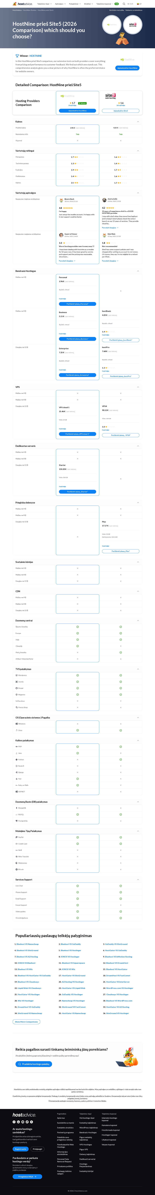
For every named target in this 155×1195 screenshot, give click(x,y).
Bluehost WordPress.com (119, 1000)
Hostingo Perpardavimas (85, 1165)
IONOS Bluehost (26, 963)
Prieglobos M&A (25, 1176)
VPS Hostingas (85, 1144)
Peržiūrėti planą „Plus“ (121, 551)
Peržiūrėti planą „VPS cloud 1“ (77, 434)
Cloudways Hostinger (117, 994)
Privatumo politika (65, 1166)
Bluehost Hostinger (71, 950)
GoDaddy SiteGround (116, 944)
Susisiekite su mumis (65, 1123)
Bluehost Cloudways (28, 982)
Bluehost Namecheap (28, 944)
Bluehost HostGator (116, 969)
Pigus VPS (83, 1149)
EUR (130, 4)
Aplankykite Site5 (121, 111)
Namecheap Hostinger (73, 1000)
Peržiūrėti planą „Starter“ (77, 492)
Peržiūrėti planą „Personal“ (77, 304)
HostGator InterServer (118, 982)
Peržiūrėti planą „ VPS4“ (120, 435)
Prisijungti (37, 1149)
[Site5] (120, 96)
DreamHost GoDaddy (29, 1007)
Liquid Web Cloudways (29, 988)
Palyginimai (73, 4)
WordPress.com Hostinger (119, 988)
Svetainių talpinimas (87, 1123)
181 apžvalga (120, 105)
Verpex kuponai (108, 1144)
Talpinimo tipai (43, 4)
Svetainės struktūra (65, 1127)
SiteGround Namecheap (30, 1013)
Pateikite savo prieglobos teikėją (64, 1138)
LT (141, 4)
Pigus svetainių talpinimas (85, 1138)
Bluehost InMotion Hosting (118, 956)
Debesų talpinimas (87, 1154)
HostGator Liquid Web (73, 988)
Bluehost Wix (25, 969)
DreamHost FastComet (118, 975)
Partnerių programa (65, 1132)
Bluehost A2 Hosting (27, 956)
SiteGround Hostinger (117, 1013)
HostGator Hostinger (29, 994)
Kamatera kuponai (109, 1125)
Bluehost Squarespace (73, 963)
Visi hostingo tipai (86, 1118)
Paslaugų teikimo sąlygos (64, 1172)
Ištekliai (87, 4)
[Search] (124, 4)
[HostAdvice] (22, 4)
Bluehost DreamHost (117, 963)
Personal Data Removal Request (64, 1160)
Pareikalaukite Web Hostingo (65, 1145)
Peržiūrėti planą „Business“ (77, 339)
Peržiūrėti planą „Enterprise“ (77, 375)
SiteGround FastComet (74, 1007)
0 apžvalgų (62, 299)
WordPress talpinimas (88, 1127)
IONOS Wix (68, 969)
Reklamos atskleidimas (133, 10)
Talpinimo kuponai (107, 4)
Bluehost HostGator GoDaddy (34, 975)
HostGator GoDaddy (116, 950)
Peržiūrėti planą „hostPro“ (120, 376)
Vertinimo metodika (116, 10)
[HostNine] (127, 60)
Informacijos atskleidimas (62, 1153)
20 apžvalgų (72, 105)
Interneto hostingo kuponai (109, 1119)
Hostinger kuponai (109, 1135)
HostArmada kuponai (111, 1130)
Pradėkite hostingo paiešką (35, 1064)
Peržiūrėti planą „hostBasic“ (120, 340)
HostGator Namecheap (74, 1013)
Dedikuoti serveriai (87, 1159)
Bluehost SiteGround (27, 950)
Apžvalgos (59, 4)
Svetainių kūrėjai (86, 1171)
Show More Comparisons (26, 1022)
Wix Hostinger (26, 1000)
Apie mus (61, 1118)
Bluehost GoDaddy (71, 944)
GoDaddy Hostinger (72, 994)
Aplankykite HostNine (127, 68)
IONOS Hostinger (70, 956)
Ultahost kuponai (109, 1139)
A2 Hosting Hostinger (73, 982)
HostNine (36, 55)
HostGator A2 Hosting (117, 1007)
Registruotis (20, 1149)
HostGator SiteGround (73, 975)
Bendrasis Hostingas (88, 1132)
